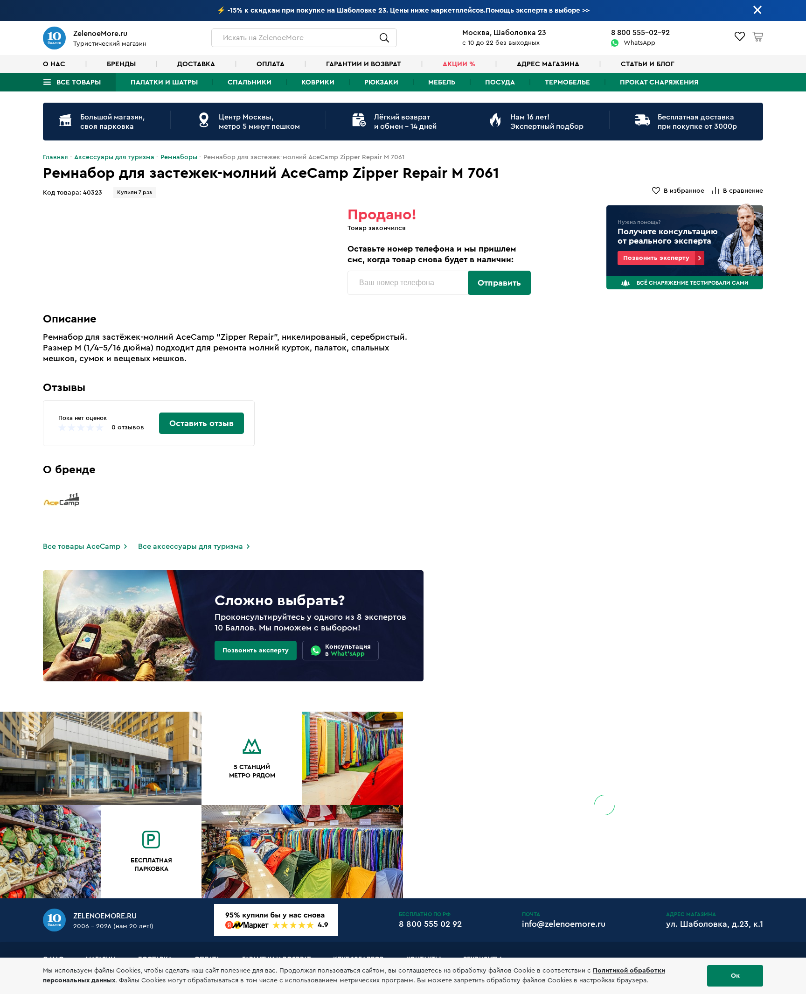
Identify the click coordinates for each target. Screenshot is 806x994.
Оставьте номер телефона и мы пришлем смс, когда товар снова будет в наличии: (431, 254)
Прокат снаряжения (659, 82)
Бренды (121, 64)
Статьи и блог (647, 64)
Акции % (459, 64)
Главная (55, 157)
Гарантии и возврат (363, 64)
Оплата (271, 64)
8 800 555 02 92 (430, 924)
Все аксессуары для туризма (190, 546)
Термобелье (567, 82)
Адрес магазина (548, 64)
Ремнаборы (178, 157)
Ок (735, 976)
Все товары (78, 82)
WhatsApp (639, 43)
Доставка (196, 64)
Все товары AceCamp (81, 546)
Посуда (500, 82)
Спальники (249, 82)
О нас (54, 64)
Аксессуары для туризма (114, 157)
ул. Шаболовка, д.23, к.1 (714, 924)
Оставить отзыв (201, 423)
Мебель (441, 82)
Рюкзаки (381, 82)
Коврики (317, 82)
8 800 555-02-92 (640, 32)
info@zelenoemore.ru (563, 924)
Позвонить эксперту (656, 258)
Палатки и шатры (164, 82)
